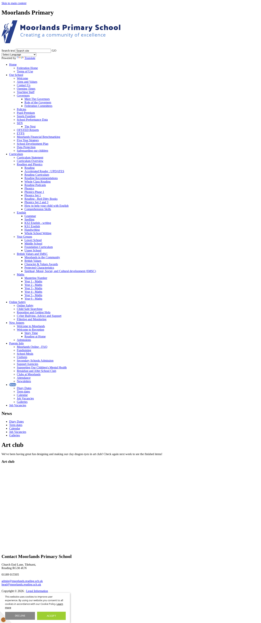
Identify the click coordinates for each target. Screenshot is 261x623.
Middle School (33, 243)
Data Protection (26, 147)
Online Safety (17, 302)
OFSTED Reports (28, 130)
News (12, 384)
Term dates (23, 391)
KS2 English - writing (37, 222)
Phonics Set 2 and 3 (36, 202)
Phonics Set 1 (32, 195)
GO (54, 50)
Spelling (29, 219)
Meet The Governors (37, 99)
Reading (29, 167)
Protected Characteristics (39, 267)
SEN (20, 123)
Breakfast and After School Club (36, 370)
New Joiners (16, 322)
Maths (20, 274)
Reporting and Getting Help (33, 312)
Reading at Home (35, 336)
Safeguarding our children (32, 150)
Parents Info (16, 343)
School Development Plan (32, 143)
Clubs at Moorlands (29, 374)
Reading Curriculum (36, 174)
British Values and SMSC (32, 253)
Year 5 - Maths (33, 295)
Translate (29, 58)
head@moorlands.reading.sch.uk (21, 584)
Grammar (30, 216)
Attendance (24, 377)
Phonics (29, 188)
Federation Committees (38, 105)
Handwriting (32, 229)
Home (13, 64)
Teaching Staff (25, 92)
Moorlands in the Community (42, 257)
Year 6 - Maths (33, 298)
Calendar (22, 395)
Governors (23, 95)
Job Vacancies (25, 398)
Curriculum (16, 154)
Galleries (22, 401)
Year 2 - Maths (33, 284)
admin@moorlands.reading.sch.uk (22, 581)
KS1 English (32, 226)
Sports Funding (26, 116)
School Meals (25, 353)
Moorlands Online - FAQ (32, 346)
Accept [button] (51, 615)
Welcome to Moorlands (31, 326)
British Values (32, 260)
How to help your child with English (46, 205)
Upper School (32, 250)
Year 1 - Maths (33, 281)
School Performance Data (32, 119)
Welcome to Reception (30, 329)
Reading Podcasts (35, 185)
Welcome (22, 78)
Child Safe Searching (29, 309)
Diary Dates (24, 388)
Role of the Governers (37, 102)
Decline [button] (20, 615)
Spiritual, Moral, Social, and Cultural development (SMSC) (60, 271)
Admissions (24, 340)
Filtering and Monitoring (31, 319)
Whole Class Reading (37, 181)
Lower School (33, 240)
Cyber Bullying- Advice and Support (39, 315)
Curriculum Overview (30, 161)
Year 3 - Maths (33, 288)
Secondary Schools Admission (35, 360)
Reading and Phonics (29, 164)
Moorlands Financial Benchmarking (38, 136)
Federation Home (27, 68)
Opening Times (26, 88)
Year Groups (24, 236)
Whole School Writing (37, 233)
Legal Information (37, 591)
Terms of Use (25, 71)
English (21, 212)
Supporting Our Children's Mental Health (42, 367)
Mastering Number (35, 278)
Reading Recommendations (41, 178)
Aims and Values (27, 81)
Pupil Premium (26, 112)
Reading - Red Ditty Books (41, 198)
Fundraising (24, 350)
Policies (21, 109)
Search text (8, 50)
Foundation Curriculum (38, 247)
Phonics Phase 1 (34, 192)
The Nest (30, 126)
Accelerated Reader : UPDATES (44, 171)
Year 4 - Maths (33, 291)
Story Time (31, 333)
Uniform (22, 357)
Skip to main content (14, 3)
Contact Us (23, 85)
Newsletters (24, 381)
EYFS (20, 133)
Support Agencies (27, 364)
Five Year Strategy (28, 140)
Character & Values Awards (41, 264)
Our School (16, 74)
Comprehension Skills (37, 209)
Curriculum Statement (30, 157)
